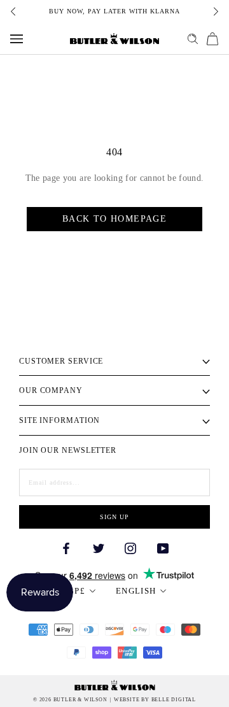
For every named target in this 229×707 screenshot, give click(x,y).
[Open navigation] (16, 38)
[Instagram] (130, 547)
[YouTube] (163, 547)
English (136, 591)
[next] (215, 11)
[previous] (14, 11)
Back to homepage (114, 219)
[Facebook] (66, 547)
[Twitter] (98, 547)
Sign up (114, 516)
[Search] (193, 39)
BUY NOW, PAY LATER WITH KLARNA (114, 11)
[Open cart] (212, 38)
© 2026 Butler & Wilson (70, 700)
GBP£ (73, 591)
